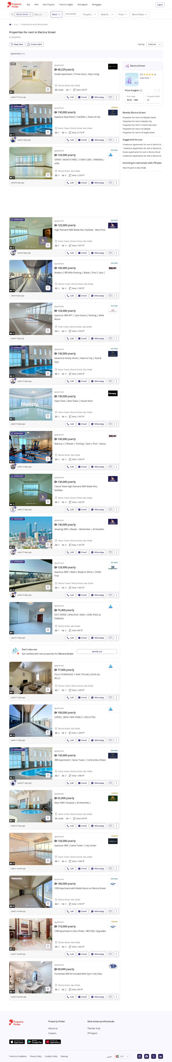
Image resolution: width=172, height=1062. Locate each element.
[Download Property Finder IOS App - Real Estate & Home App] (17, 1041)
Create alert (36, 44)
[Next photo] (49, 77)
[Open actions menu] (116, 97)
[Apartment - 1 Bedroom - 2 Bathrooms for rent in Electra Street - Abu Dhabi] (64, 621)
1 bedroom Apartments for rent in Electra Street (143, 148)
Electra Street (22, 14)
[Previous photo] (11, 77)
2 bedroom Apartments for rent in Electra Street (143, 156)
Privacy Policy (36, 1056)
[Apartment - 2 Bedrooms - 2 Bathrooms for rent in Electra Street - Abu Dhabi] (64, 981)
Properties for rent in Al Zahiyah (136, 128)
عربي (109, 1056)
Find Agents (82, 4)
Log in (160, 4)
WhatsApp (99, 97)
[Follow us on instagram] (139, 1056)
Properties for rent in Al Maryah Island (139, 117)
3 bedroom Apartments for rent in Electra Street (143, 144)
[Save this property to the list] (110, 97)
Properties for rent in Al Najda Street (139, 132)
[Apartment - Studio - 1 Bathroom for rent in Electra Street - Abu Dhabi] (64, 81)
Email (84, 97)
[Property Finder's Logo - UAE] (14, 4)
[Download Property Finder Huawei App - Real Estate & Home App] (53, 1041)
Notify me (97, 651)
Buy (28, 4)
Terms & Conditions (18, 1056)
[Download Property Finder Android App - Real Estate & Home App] (35, 1041)
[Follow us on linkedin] (160, 1056)
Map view (18, 44)
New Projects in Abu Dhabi (134, 167)
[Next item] (159, 90)
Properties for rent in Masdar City (137, 121)
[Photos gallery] (30, 77)
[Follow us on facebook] (146, 1056)
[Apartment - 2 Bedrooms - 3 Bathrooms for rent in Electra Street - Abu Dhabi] (64, 450)
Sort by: (141, 44)
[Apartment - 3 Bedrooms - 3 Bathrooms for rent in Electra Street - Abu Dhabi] (64, 895)
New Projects (49, 4)
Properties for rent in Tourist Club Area (139, 125)
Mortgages (96, 4)
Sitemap (64, 1056)
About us (53, 1028)
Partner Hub (94, 1028)
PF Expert (92, 1033)
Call (72, 97)
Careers (52, 1033)
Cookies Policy (51, 1056)
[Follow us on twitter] (153, 1056)
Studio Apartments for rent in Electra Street (141, 152)
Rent (36, 4)
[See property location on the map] (48, 89)
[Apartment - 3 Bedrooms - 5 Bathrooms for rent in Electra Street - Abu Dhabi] (64, 166)
